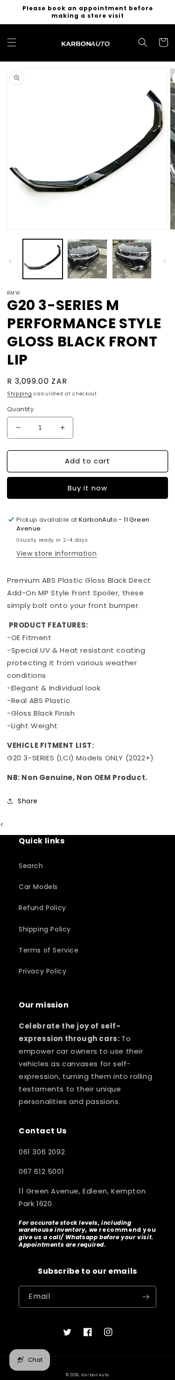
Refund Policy (42, 907)
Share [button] (28, 801)
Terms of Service (49, 950)
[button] (11, 42)
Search (31, 865)
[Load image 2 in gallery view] (87, 259)
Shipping (19, 393)
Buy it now (87, 488)
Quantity (20, 409)
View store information (56, 553)
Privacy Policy (42, 971)
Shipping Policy (45, 929)
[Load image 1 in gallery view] (43, 259)
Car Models (38, 886)
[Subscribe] (145, 1297)
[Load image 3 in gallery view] (132, 259)
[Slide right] (164, 261)
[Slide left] (10, 261)
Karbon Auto (95, 1375)
